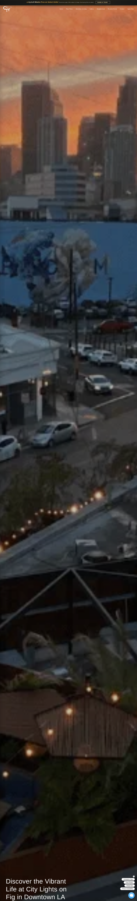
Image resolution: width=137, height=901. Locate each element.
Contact (122, 9)
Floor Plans (69, 9)
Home (61, 9)
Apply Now (130, 9)
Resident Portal (112, 9)
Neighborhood (101, 9)
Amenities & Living (81, 9)
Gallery (92, 9)
